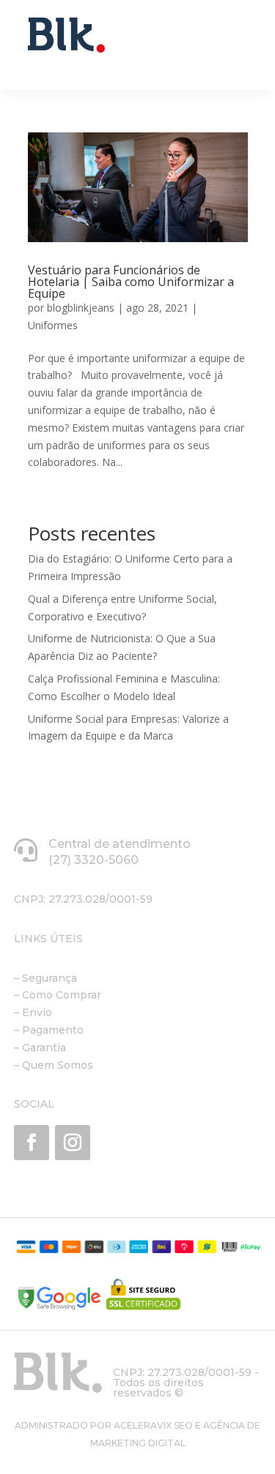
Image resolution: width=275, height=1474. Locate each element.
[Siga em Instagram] (72, 1142)
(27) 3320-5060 (93, 860)
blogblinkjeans (80, 308)
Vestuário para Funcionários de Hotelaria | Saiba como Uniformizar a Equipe (131, 281)
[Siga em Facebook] (31, 1142)
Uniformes (53, 325)
